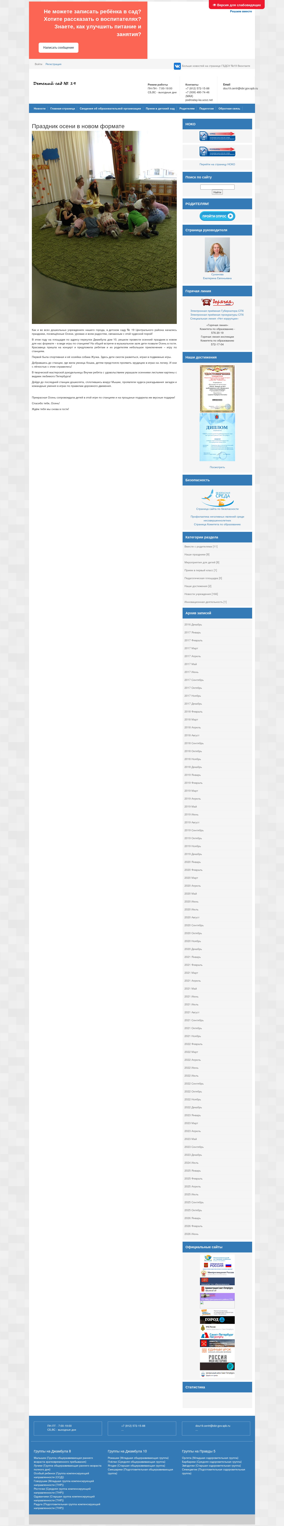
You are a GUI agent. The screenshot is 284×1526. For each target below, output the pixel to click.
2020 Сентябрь (194, 925)
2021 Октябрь (193, 1028)
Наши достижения (196, 586)
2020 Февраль (193, 870)
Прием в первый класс (199, 570)
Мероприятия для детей (200, 562)
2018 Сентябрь (194, 743)
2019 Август (192, 822)
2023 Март (191, 1123)
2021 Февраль (193, 965)
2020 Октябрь (193, 933)
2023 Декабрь (193, 1155)
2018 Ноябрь (193, 759)
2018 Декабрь (193, 767)
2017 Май (191, 664)
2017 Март (191, 648)
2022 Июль (191, 1075)
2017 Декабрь (193, 703)
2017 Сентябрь (194, 680)
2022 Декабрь (193, 1107)
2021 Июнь (191, 996)
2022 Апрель (193, 1060)
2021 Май (191, 988)
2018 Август (192, 735)
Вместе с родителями (198, 546)
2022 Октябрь (193, 1091)
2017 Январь (193, 632)
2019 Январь (193, 775)
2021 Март (191, 972)
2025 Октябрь (193, 1210)
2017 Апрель (193, 656)
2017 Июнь (191, 672)
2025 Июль (191, 1194)
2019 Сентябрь (194, 830)
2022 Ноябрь (193, 1099)
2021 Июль (191, 1004)
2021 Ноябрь (193, 1036)
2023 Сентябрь (194, 1147)
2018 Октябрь (193, 751)
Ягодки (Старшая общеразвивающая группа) (136, 1465)
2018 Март (191, 719)
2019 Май (191, 806)
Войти (38, 64)
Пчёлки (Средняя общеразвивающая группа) (136, 1461)
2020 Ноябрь (193, 941)
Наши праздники (195, 554)
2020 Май (191, 893)
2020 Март (191, 878)
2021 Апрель (193, 980)
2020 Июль (191, 909)
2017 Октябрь (193, 688)
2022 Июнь (191, 1067)
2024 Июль (191, 1162)
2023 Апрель (193, 1131)
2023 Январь (193, 1115)
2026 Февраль (193, 1226)
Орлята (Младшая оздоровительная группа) (210, 1458)
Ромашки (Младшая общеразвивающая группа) (138, 1458)
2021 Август (192, 1012)
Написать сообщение (58, 47)
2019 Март (191, 790)
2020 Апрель (193, 885)
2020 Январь (193, 862)
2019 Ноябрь (193, 846)
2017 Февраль (193, 640)
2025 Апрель (193, 1186)
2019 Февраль (193, 783)
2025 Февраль (193, 1178)
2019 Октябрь (193, 838)
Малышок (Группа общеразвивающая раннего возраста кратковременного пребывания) (63, 1459)
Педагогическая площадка (201, 578)
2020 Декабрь (193, 949)
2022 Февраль (193, 1044)
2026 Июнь (191, 1234)
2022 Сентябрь (194, 1083)
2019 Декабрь (193, 854)
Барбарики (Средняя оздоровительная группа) (212, 1461)
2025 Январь (193, 1170)
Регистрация (53, 64)
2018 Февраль (193, 711)
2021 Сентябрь (194, 1020)
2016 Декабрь (193, 624)
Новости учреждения (198, 594)
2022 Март (191, 1052)
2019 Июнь (191, 814)
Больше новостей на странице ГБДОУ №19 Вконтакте (216, 66)
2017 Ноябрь (193, 695)
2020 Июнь (191, 901)
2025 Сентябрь (194, 1202)
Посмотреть (217, 467)
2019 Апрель (193, 798)
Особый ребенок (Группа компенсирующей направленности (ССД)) (61, 1475)
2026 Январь (193, 1218)
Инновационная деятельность (204, 602)
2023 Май (191, 1139)
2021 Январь (193, 957)
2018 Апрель (193, 727)
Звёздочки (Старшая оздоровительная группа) (211, 1465)
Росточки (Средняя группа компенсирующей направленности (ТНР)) (62, 1490)
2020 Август (192, 917)
